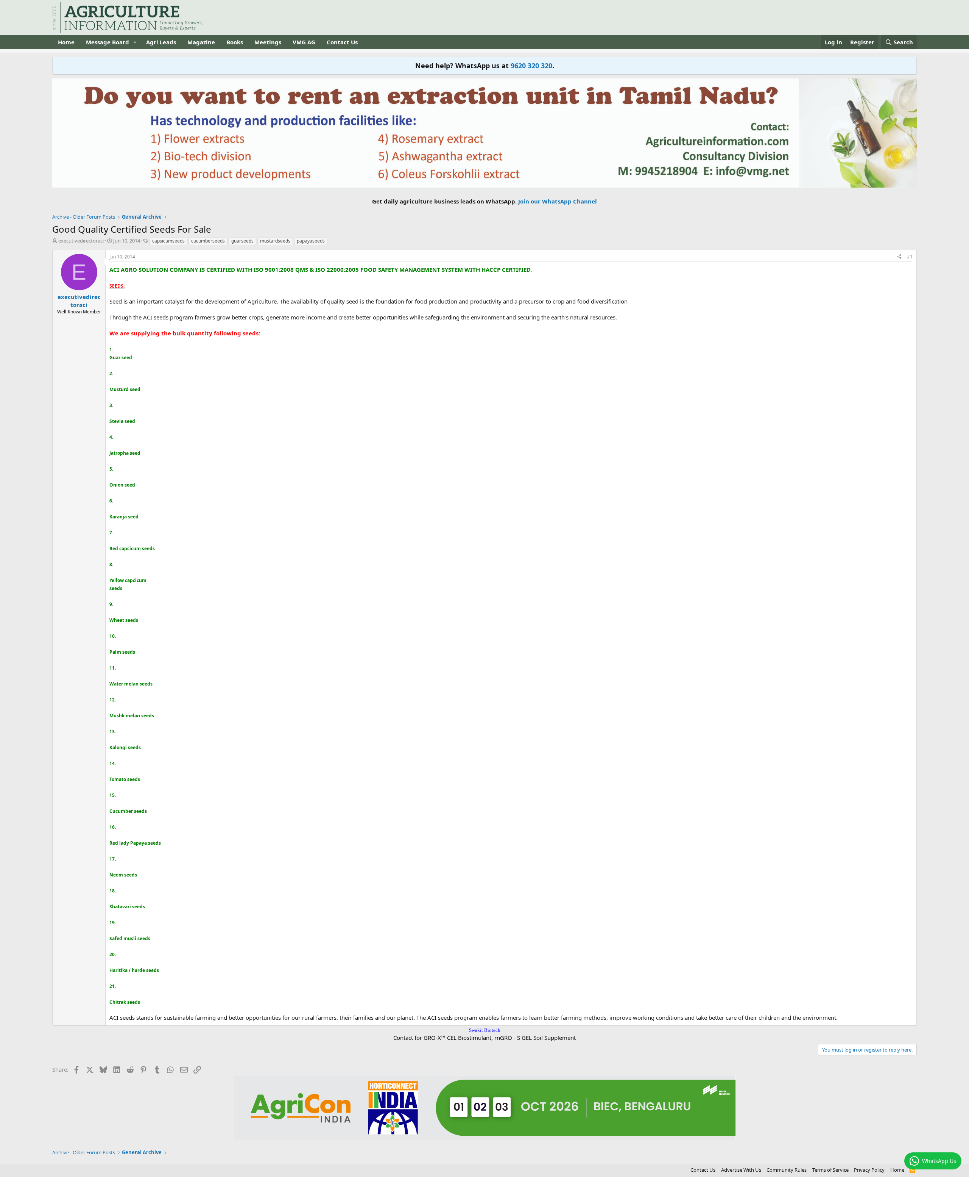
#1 (910, 257)
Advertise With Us (741, 1169)
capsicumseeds (168, 241)
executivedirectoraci (81, 240)
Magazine (201, 42)
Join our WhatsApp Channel (557, 201)
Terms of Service (830, 1169)
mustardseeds (275, 241)
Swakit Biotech (484, 1030)
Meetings (267, 42)
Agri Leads (161, 42)
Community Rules (786, 1169)
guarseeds (242, 241)
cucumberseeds (208, 241)
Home (66, 42)
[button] (135, 42)
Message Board (107, 42)
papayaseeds (311, 241)
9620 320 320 (531, 65)
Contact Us (342, 42)
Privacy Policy (869, 1169)
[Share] (899, 257)
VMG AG (304, 42)
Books (234, 42)
